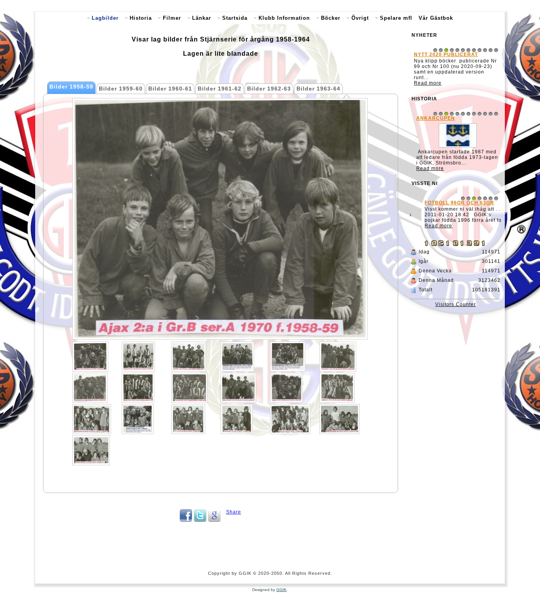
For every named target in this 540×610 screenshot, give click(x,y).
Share (233, 512)
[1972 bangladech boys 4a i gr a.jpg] (91, 419)
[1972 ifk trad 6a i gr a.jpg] (188, 419)
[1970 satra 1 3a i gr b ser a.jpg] (286, 388)
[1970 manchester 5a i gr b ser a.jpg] (238, 388)
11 (490, 50)
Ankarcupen (433, 118)
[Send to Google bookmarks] (214, 520)
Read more (428, 83)
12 (496, 50)
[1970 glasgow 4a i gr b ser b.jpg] (337, 357)
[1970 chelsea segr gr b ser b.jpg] (237, 357)
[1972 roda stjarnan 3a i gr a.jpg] (339, 419)
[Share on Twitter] (200, 520)
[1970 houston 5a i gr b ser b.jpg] (90, 388)
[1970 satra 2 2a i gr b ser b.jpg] (337, 388)
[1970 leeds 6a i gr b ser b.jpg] (189, 388)
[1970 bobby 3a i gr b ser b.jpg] (188, 357)
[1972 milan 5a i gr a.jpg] (290, 419)
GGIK (281, 589)
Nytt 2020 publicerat (446, 54)
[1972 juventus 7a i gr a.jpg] (237, 419)
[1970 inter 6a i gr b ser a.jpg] (138, 388)
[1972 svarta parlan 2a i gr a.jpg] (91, 450)
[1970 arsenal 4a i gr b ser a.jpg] (138, 357)
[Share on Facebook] (185, 520)
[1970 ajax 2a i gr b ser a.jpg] (90, 357)
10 (485, 50)
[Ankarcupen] (455, 147)
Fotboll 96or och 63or (448, 203)
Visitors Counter (455, 304)
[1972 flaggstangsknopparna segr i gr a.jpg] (138, 419)
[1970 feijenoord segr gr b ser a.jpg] (287, 357)
